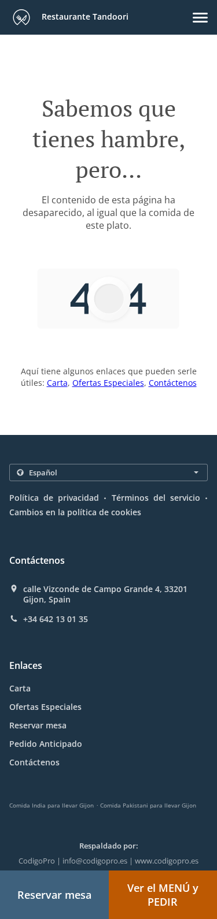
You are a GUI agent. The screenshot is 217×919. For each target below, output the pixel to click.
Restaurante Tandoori (83, 16)
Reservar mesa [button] (54, 895)
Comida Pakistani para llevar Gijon (148, 805)
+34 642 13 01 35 (55, 619)
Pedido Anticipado (45, 743)
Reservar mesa (38, 725)
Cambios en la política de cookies (75, 512)
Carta (57, 382)
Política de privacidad (54, 497)
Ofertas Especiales (108, 382)
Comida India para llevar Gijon (51, 805)
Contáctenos (173, 382)
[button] (200, 18)
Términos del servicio (156, 497)
